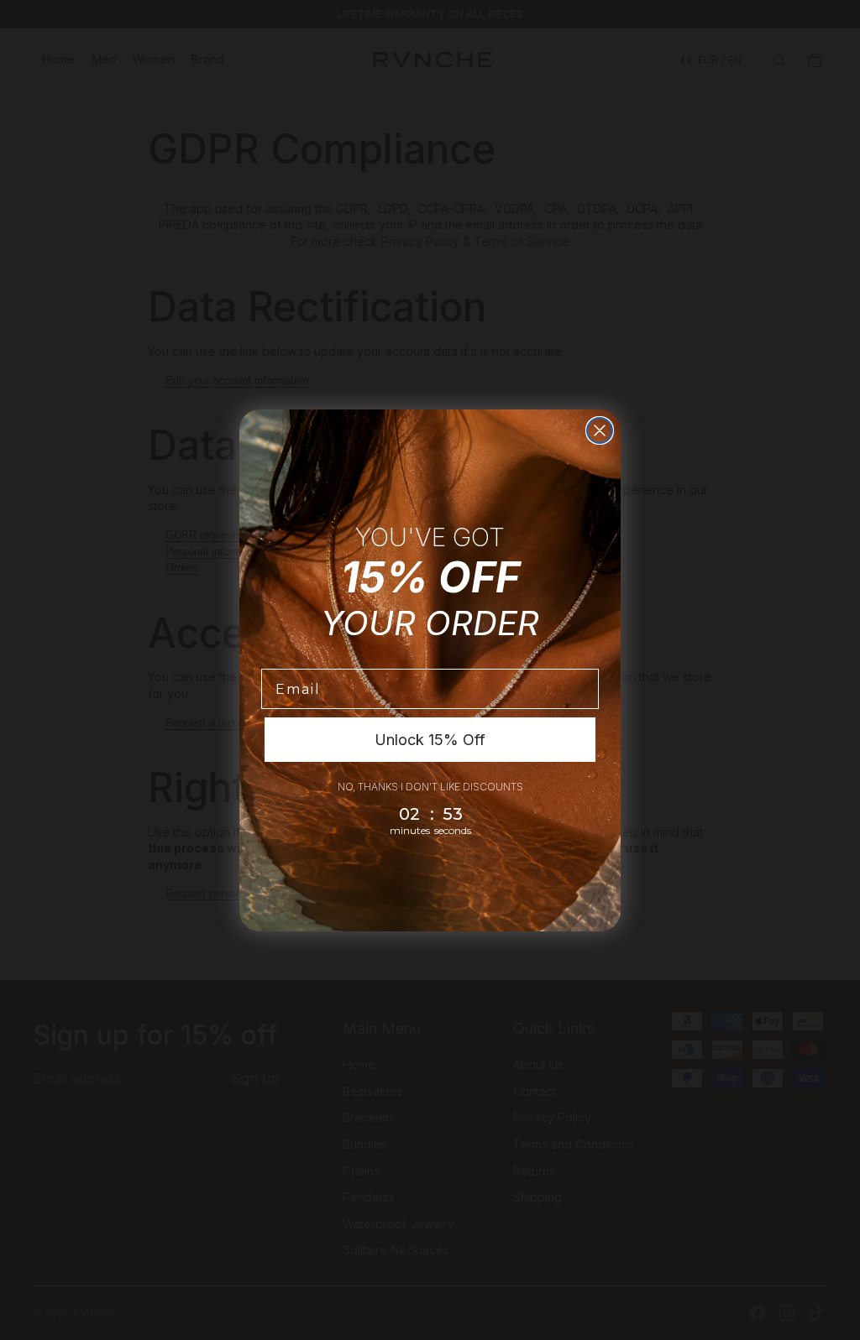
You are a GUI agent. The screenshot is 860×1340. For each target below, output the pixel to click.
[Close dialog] (599, 430)
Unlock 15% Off (430, 739)
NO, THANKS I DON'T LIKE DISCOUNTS (430, 786)
